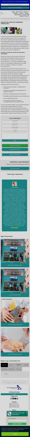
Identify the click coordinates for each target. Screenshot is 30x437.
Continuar (15, 434)
